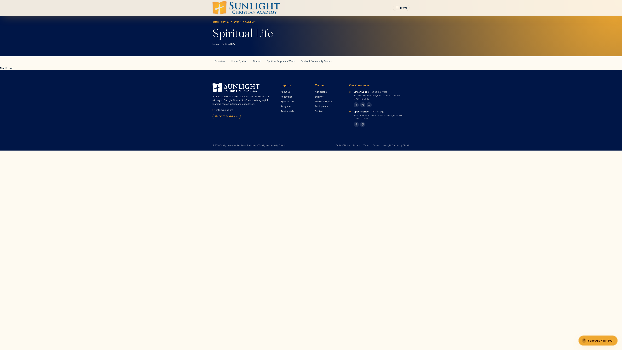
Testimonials (287, 111)
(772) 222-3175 (361, 118)
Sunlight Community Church (316, 61)
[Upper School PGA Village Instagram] (362, 124)
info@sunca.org (224, 110)
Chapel (257, 61)
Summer (319, 96)
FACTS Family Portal (228, 116)
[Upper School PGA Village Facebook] (356, 124)
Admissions (321, 91)
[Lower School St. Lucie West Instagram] (362, 104)
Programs (286, 106)
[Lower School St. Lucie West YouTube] (369, 104)
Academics (286, 96)
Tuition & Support (324, 101)
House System (239, 61)
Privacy (356, 145)
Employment (321, 106)
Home (216, 44)
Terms (366, 145)
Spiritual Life (287, 101)
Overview (219, 61)
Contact (319, 111)
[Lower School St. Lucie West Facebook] (356, 104)
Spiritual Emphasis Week (281, 61)
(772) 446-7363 (361, 99)
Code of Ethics (343, 145)
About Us (285, 91)
